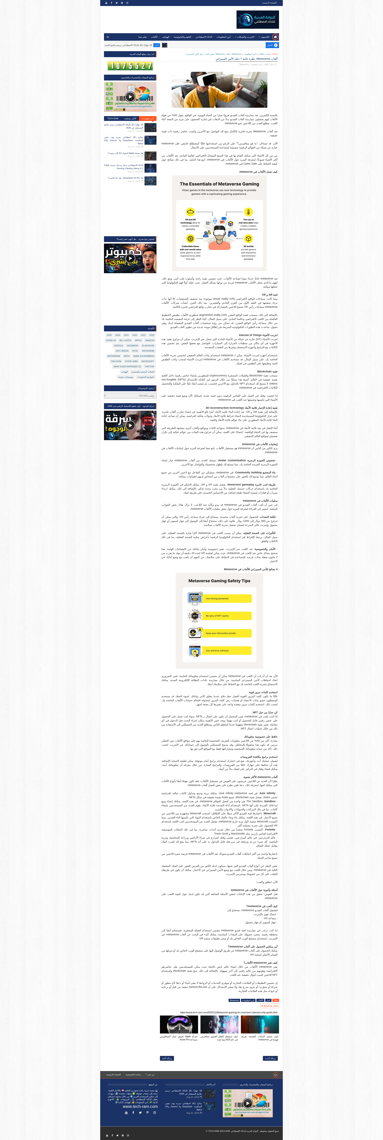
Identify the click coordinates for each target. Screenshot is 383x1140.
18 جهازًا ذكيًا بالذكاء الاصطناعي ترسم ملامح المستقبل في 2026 (176, 45)
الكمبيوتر (265, 37)
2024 (117, 335)
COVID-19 (111, 340)
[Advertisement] (158, 17)
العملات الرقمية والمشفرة (143, 372)
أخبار (211, 45)
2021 (143, 335)
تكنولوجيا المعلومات (145, 377)
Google (118, 345)
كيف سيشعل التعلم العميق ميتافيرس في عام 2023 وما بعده (219, 1038)
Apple (138, 340)
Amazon (149, 340)
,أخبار (272, 64)
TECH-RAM (112, 118)
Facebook (132, 345)
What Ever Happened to (127, 366)
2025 (109, 335)
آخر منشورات (148, 118)
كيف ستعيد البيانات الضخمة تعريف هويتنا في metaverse (259, 1038)
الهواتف (165, 37)
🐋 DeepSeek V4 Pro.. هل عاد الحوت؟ (125, 178)
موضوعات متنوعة (125, 377)
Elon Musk (148, 345)
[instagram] (127, 3)
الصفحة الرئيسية (269, 2)
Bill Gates (125, 340)
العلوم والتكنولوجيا (182, 37)
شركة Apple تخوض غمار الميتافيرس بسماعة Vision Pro (178, 1038)
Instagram (148, 351)
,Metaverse (244, 64)
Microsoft (148, 361)
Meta (127, 356)
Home (275, 54)
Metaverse (236, 54)
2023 (126, 335)
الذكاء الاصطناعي (204, 37)
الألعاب (154, 37)
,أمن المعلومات (256, 64)
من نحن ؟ (150, 1074)
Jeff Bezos (122, 351)
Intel (135, 351)
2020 (151, 335)
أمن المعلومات (223, 37)
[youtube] (106, 3)
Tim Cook (116, 361)
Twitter (149, 366)
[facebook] (111, 3)
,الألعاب (266, 64)
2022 (134, 335)
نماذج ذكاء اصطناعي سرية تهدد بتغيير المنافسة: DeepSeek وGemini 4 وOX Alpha (123, 140)
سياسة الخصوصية (133, 1074)
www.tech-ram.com (140, 1106)
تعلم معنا (142, 37)
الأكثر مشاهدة (130, 118)
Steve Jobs (131, 361)
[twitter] (116, 3)
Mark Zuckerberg (143, 356)
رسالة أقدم (167, 1058)
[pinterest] (122, 3)
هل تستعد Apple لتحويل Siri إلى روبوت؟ (125, 153)
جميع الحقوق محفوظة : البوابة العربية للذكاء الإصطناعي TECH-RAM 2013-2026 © (242, 1131)
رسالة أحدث (270, 1058)
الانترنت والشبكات (245, 37)
